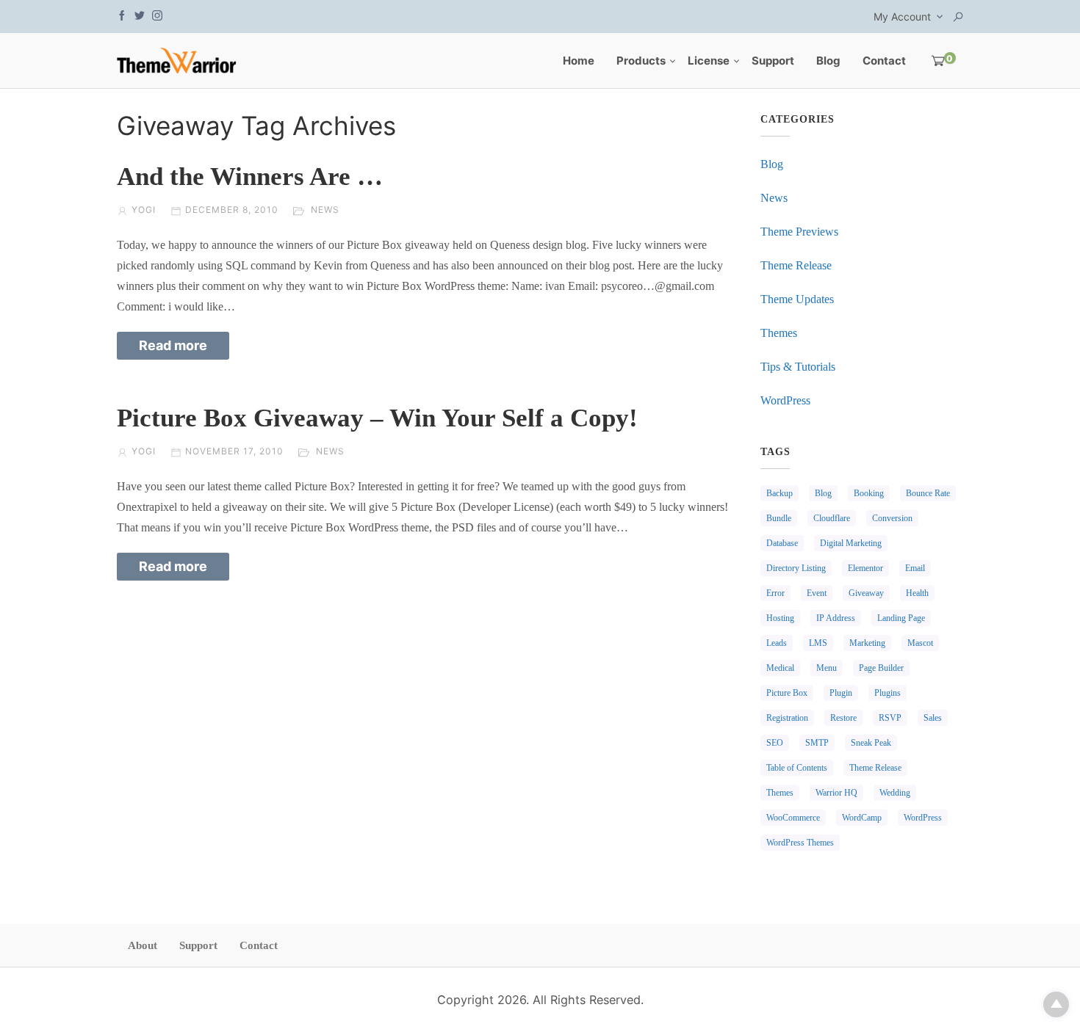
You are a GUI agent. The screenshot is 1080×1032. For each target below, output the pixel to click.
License (709, 61)
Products (641, 61)
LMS (818, 643)
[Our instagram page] (157, 14)
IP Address (835, 618)
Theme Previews (799, 231)
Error (775, 593)
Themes (778, 333)
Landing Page (901, 618)
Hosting (780, 618)
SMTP (817, 743)
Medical (780, 668)
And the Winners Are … (250, 176)
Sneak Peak (871, 743)
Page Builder (881, 668)
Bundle (778, 518)
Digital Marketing (851, 543)
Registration (787, 718)
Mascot (920, 643)
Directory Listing (796, 568)
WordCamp (862, 818)
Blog (828, 61)
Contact (884, 61)
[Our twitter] (139, 14)
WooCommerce (793, 818)
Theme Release (796, 265)
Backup (779, 493)
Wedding (894, 793)
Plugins (887, 693)
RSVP (890, 718)
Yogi (144, 209)
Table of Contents (796, 768)
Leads (776, 643)
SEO (774, 743)
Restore (843, 718)
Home (578, 61)
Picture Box (786, 693)
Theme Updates (797, 299)
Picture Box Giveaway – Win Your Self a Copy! (377, 418)
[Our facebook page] (122, 14)
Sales (933, 718)
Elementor (865, 568)
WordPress (785, 400)
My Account (902, 16)
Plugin (840, 693)
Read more (173, 345)
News (325, 209)
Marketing (867, 643)
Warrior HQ (836, 793)
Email (915, 568)
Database (782, 543)
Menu (826, 668)
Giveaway (866, 593)
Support (773, 61)
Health (917, 593)
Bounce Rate (928, 493)
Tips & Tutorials (797, 366)
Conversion (892, 518)
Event (817, 593)
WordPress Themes (800, 842)
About (142, 945)
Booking (869, 493)
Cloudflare (831, 518)
